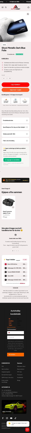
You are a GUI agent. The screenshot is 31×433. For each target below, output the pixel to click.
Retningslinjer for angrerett (19, 426)
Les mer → (25, 180)
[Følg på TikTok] (15, 418)
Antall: (3, 75)
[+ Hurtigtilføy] (13, 207)
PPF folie (19, 372)
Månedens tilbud (21, 366)
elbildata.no (22, 283)
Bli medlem (12, 354)
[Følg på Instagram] (7, 418)
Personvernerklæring (6, 425)
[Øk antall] (10, 78)
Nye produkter (20, 369)
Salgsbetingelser (6, 372)
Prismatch (19, 374)
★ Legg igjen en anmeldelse (12, 160)
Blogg (18, 380)
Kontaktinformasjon (7, 374)
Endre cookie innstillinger (5, 381)
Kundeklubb (20, 377)
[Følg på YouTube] (11, 418)
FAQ (3, 366)
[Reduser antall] (4, 78)
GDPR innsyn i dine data (7, 377)
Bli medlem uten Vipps (19, 322)
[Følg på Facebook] (3, 418)
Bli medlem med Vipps (11, 322)
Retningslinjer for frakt (7, 426)
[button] (27, 430)
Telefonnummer (11, 329)
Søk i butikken (5, 369)
